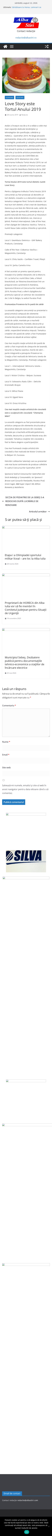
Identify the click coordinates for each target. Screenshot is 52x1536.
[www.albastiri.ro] (5, 46)
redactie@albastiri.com (27, 1500)
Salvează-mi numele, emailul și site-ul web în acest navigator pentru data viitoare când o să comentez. (25, 789)
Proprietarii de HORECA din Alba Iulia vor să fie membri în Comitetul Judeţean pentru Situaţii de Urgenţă (25, 608)
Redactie (24, 115)
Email (5, 754)
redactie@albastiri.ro (26, 37)
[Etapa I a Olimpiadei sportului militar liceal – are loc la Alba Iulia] (26, 527)
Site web (6, 767)
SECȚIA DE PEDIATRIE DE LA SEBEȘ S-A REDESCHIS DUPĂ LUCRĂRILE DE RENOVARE (24, 501)
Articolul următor (38, 511)
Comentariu (9, 705)
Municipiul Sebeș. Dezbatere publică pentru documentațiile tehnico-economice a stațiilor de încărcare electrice (24, 662)
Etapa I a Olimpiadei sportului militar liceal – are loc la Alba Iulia (25, 556)
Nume (6, 741)
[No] (48, 1526)
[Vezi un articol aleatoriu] (46, 46)
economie (9, 97)
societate (20, 97)
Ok (26, 1532)
